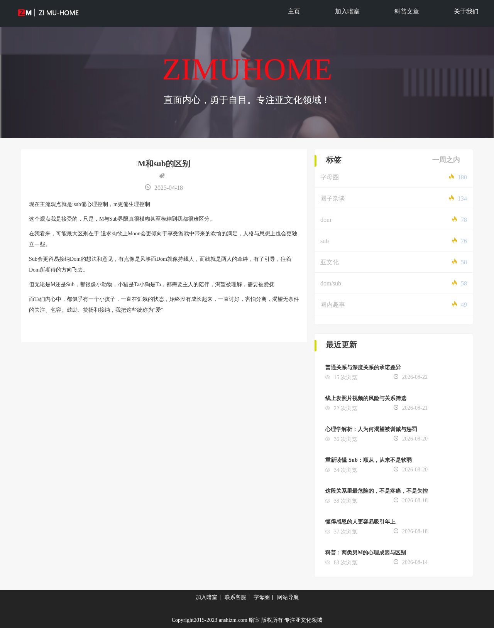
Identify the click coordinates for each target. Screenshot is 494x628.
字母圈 (329, 177)
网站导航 (288, 597)
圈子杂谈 (332, 198)
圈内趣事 (332, 304)
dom (325, 219)
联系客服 (235, 597)
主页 (294, 11)
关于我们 (466, 11)
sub (324, 241)
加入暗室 (347, 11)
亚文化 (329, 262)
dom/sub (330, 283)
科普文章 (406, 11)
